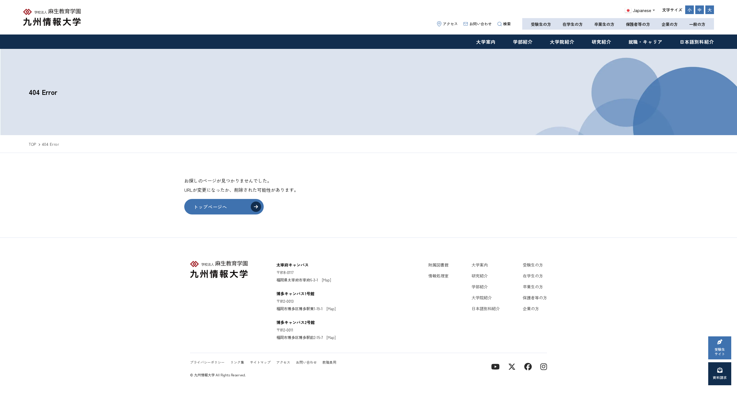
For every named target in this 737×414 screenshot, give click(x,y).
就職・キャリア (645, 41)
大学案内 (486, 41)
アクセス (450, 23)
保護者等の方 (638, 24)
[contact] (528, 366)
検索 (507, 23)
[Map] (326, 280)
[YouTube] (495, 366)
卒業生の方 (604, 24)
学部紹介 (523, 41)
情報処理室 (438, 276)
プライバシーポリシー (207, 362)
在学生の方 (573, 24)
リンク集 (237, 362)
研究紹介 (601, 41)
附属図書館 (438, 265)
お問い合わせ (480, 23)
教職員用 (329, 362)
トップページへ (210, 206)
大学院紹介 (562, 41)
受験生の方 (541, 24)
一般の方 (697, 24)
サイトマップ (260, 362)
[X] (512, 366)
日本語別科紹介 (697, 41)
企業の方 (670, 24)
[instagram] (543, 366)
